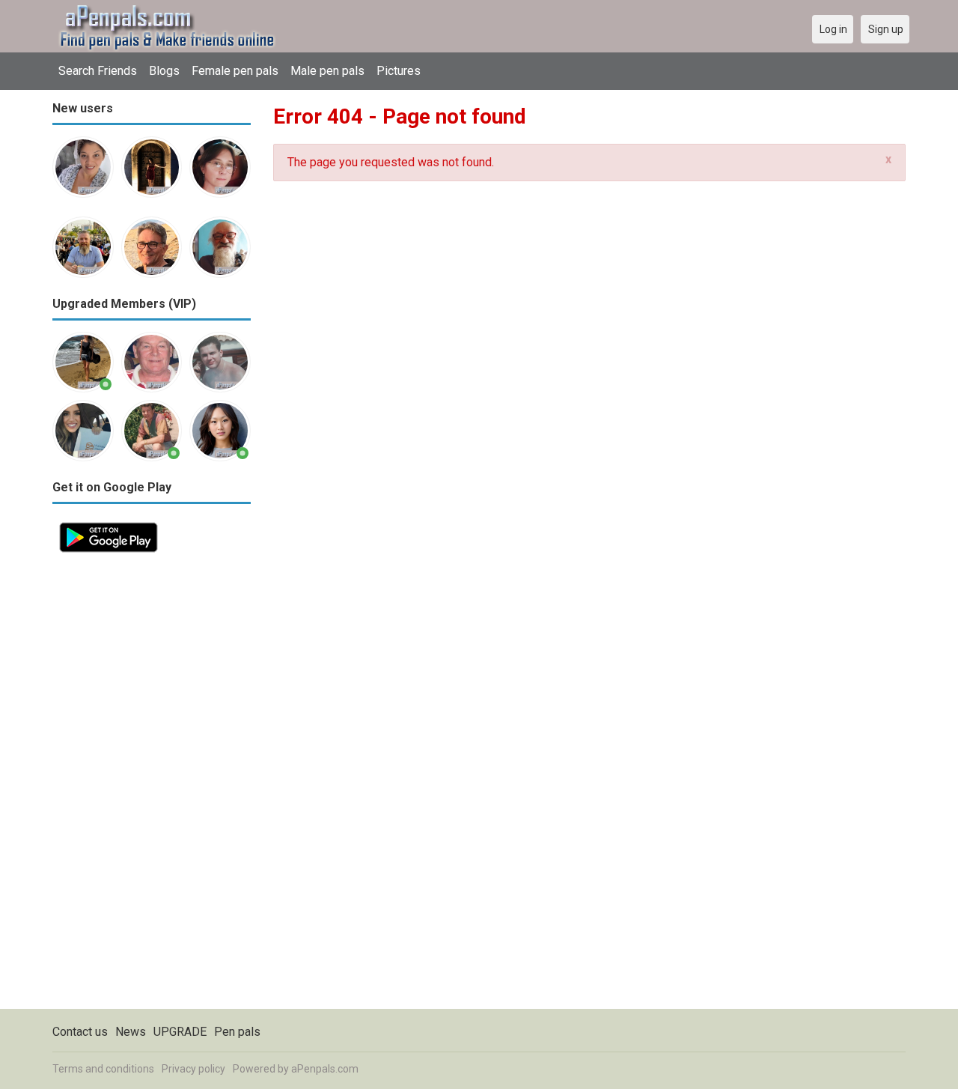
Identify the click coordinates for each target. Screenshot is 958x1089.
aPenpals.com (325, 1069)
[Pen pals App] (108, 524)
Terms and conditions (103, 1069)
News (130, 1032)
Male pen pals (327, 71)
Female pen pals (235, 71)
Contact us (80, 1032)
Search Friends (97, 71)
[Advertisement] (151, 784)
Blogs (164, 71)
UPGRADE (180, 1032)
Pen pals (237, 1032)
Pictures (398, 71)
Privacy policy (193, 1069)
